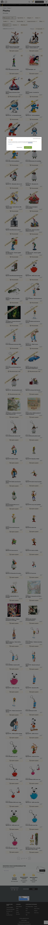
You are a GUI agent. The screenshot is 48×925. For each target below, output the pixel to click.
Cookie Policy (30, 142)
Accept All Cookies (28, 147)
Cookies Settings (19, 147)
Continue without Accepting (37, 138)
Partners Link (10, 144)
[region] (24, 143)
